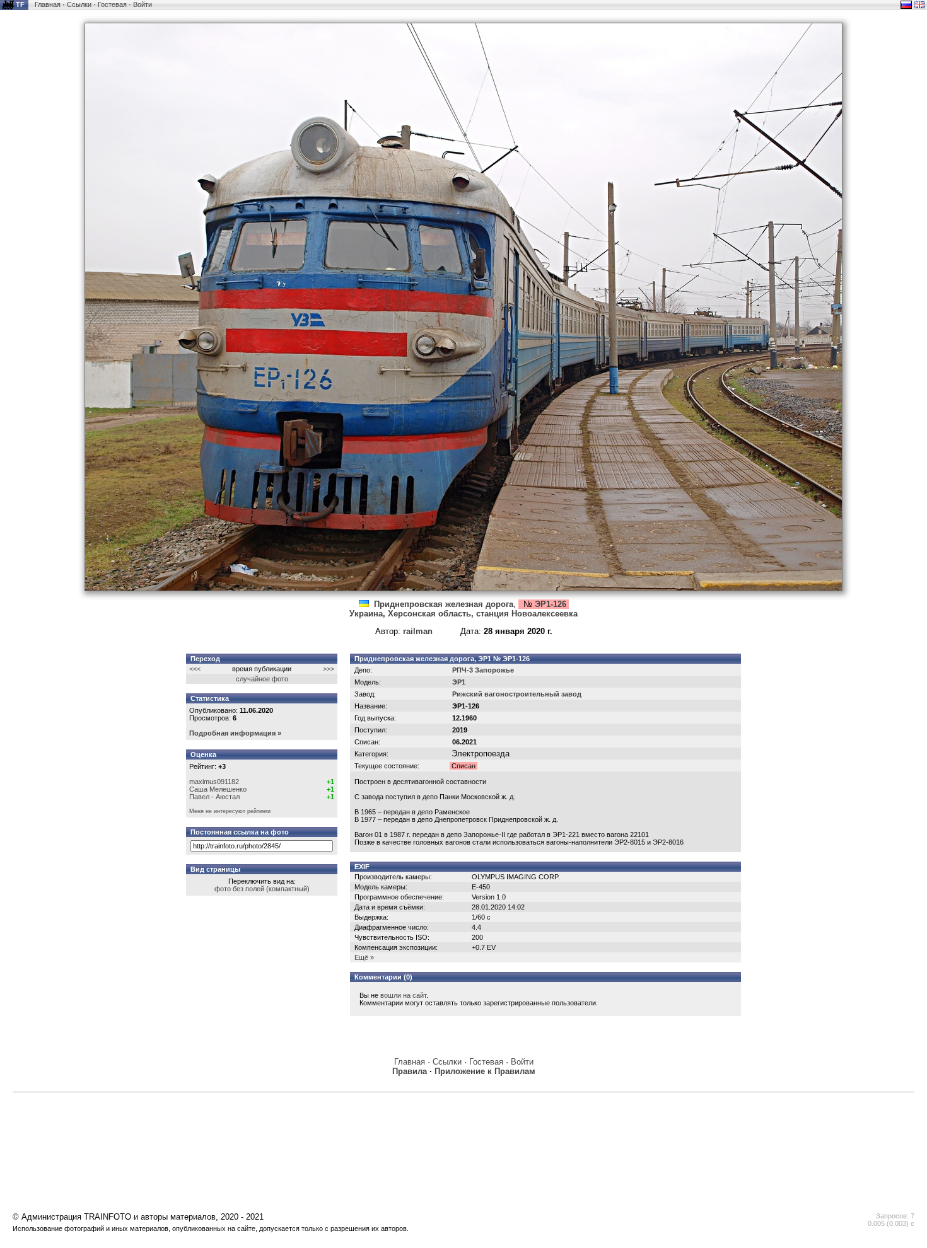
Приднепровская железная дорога (443, 604)
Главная (48, 4)
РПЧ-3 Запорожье (483, 670)
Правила (409, 1071)
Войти (142, 4)
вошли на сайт (403, 995)
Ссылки (79, 4)
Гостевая (112, 4)
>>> (328, 669)
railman (418, 631)
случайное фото (262, 679)
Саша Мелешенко (218, 789)
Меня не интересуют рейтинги (230, 811)
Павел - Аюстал (214, 796)
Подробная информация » (235, 733)
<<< (194, 669)
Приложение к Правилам (484, 1071)
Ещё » (364, 957)
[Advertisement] (463, 1127)
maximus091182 (214, 781)
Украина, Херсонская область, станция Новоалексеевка (463, 613)
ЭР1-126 (550, 604)
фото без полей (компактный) (262, 889)
